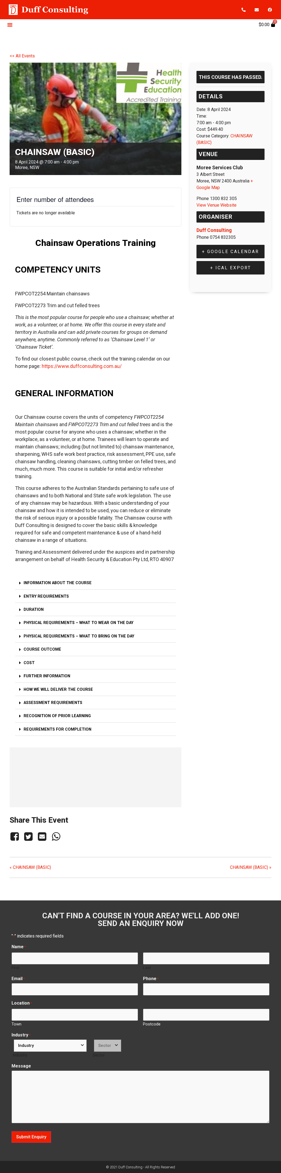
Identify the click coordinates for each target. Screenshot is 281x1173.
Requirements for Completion (57, 729)
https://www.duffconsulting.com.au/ (82, 366)
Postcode (152, 1024)
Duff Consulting (214, 230)
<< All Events (22, 56)
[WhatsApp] (56, 836)
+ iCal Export (230, 267)
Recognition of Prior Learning (57, 716)
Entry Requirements (46, 596)
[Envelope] (256, 9)
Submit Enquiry (31, 1136)
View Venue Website (216, 205)
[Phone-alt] (243, 9)
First (15, 967)
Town (16, 1024)
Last (147, 967)
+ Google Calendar (230, 251)
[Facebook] (270, 9)
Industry (20, 1055)
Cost (29, 663)
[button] (10, 25)
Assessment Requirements (53, 702)
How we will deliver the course (58, 689)
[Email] (42, 836)
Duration (34, 609)
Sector (99, 1055)
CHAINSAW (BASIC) (30, 867)
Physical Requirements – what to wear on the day (78, 622)
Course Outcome (42, 649)
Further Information (47, 676)
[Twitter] (28, 836)
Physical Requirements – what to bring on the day (79, 636)
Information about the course (58, 583)
